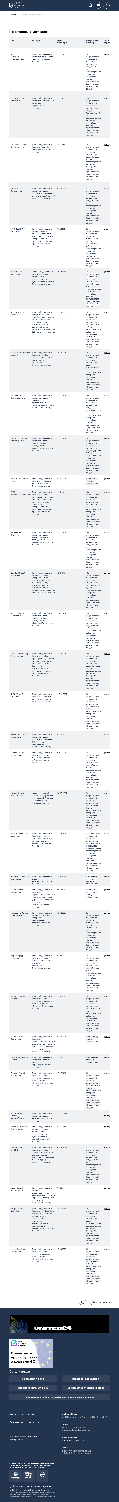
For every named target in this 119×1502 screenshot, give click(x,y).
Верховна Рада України (85, 1379)
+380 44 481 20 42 (76, 1428)
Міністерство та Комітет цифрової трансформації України (59, 1397)
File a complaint (100, 1302)
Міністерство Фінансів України (86, 1388)
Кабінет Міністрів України (33, 1388)
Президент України (33, 1379)
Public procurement (22, 1414)
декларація (109, 793)
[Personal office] (106, 5)
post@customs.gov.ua (79, 1430)
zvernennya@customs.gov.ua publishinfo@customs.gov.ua (76, 1452)
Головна (13, 15)
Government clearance (24, 1422)
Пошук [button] (92, 5)
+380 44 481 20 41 (76, 1440)
